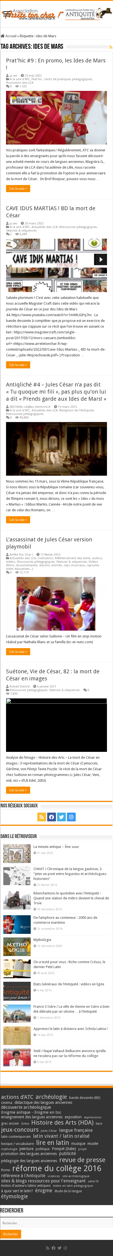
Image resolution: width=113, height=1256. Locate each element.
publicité (67, 1153)
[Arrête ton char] (56, 12)
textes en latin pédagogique (73, 1186)
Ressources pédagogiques (78, 227)
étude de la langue (68, 1191)
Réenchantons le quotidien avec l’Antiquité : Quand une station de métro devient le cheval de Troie (71, 898)
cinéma (6, 1103)
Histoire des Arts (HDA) (62, 1122)
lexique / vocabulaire (17, 1144)
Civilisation (45, 558)
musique (78, 1143)
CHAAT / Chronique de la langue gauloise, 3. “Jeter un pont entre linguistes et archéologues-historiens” (70, 874)
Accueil (10, 36)
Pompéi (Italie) (64, 1149)
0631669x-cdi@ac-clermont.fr (30, 407)
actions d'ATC (17, 1097)
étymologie (14, 1196)
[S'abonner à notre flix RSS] (110, 47)
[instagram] (71, 817)
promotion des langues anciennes (29, 1153)
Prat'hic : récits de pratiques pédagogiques (62, 79)
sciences (53, 1176)
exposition (73, 1117)
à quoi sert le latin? (17, 1191)
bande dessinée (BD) (84, 1098)
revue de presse (82, 1160)
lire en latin (52, 1143)
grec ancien (10, 1123)
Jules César (49, 1131)
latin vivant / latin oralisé (61, 1136)
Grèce (25, 1123)
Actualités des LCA (45, 227)
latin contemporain (16, 1136)
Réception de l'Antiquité (76, 410)
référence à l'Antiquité (23, 1175)
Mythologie (42, 940)
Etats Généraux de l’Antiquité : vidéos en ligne (68, 984)
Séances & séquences (21, 230)
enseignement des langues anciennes (32, 1117)
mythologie (9, 1149)
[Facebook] (51, 817)
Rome (5, 1170)
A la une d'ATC (20, 79)
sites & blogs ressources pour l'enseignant (43, 1180)
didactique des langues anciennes (43, 1102)
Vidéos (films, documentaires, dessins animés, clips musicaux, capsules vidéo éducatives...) (52, 565)
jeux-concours (20, 1129)
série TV (93, 1181)
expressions (92, 1117)
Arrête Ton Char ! (21, 554)
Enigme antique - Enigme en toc (31, 1112)
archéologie (51, 1096)
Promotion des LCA (19, 83)
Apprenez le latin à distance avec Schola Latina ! (70, 1029)
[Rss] (41, 817)
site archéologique (75, 1176)
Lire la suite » (18, 188)
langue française (76, 1130)
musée (92, 1143)
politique (43, 1149)
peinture (26, 1149)
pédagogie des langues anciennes (29, 1161)
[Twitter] (61, 817)
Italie (99, 1123)
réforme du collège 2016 (56, 1168)
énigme (43, 1190)
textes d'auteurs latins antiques (26, 1185)
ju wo (13, 75)
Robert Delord (20, 686)
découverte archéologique (26, 1107)
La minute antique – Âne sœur (56, 847)
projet (82, 1149)
